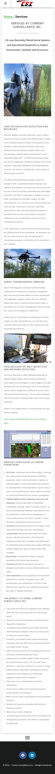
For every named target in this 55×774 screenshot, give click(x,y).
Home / (9, 16)
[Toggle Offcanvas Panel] (5, 3)
